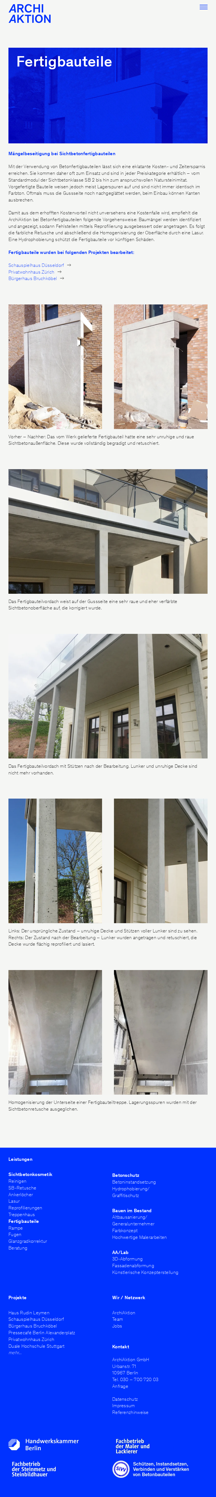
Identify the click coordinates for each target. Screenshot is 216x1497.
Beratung (17, 1248)
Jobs (117, 1326)
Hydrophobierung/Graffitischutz (131, 1192)
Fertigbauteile (23, 1221)
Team (117, 1319)
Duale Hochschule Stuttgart (36, 1346)
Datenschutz (125, 1399)
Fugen (15, 1234)
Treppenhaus (21, 1214)
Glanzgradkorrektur (27, 1241)
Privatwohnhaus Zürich (32, 272)
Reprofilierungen (25, 1208)
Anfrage (120, 1386)
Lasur (14, 1201)
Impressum (123, 1405)
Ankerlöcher (20, 1194)
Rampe (15, 1228)
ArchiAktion (123, 1312)
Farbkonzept (125, 1230)
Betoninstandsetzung (134, 1182)
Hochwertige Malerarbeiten (139, 1237)
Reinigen (17, 1181)
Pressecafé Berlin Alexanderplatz (41, 1332)
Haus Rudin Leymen (29, 1312)
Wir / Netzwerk (128, 1297)
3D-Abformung (127, 1259)
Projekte (17, 1297)
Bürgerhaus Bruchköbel (33, 278)
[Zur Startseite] (36, 13)
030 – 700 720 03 (139, 1379)
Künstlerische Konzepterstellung (145, 1272)
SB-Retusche (22, 1188)
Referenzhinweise (130, 1412)
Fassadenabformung (133, 1265)
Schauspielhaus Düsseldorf (36, 265)
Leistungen (20, 1159)
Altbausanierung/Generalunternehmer (133, 1220)
